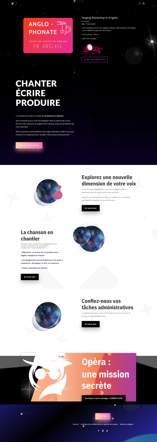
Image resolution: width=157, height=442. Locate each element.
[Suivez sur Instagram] (103, 430)
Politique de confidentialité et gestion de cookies (99, 424)
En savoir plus (90, 208)
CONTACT (102, 416)
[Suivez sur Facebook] (98, 430)
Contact (76, 424)
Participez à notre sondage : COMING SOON (103, 398)
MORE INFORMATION (94, 59)
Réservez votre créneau (29, 145)
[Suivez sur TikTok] (107, 430)
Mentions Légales (126, 424)
